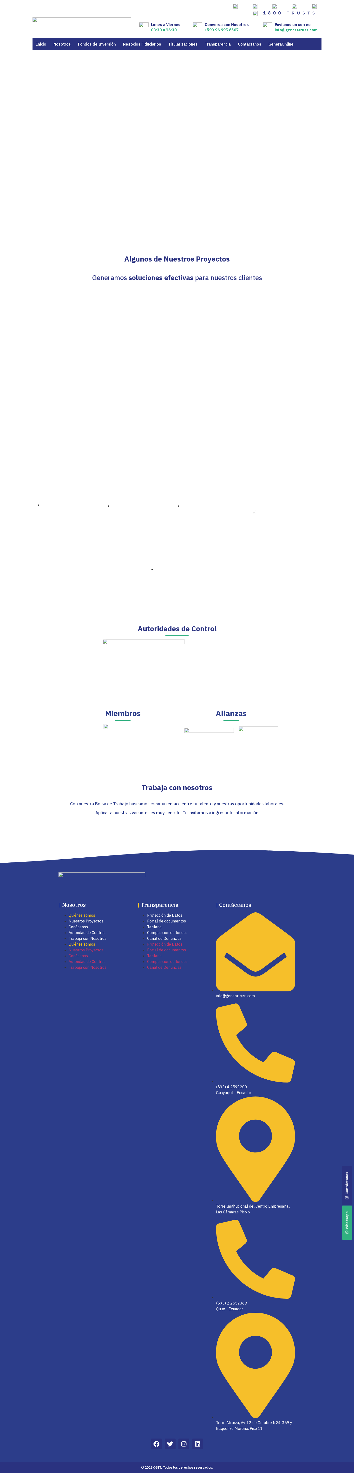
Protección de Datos (164, 915)
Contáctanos (249, 44)
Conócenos (78, 926)
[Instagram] (183, 1444)
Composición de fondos (167, 932)
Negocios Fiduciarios (142, 44)
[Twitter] (170, 1444)
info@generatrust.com (296, 29)
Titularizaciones (183, 44)
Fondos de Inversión (97, 44)
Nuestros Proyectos (86, 921)
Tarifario (154, 926)
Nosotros (62, 44)
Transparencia (218, 44)
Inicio (41, 44)
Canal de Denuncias (164, 938)
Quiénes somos (82, 915)
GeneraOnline (281, 44)
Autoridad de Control (87, 932)
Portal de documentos (166, 921)
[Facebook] (156, 1444)
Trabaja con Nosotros (87, 938)
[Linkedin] (197, 1444)
